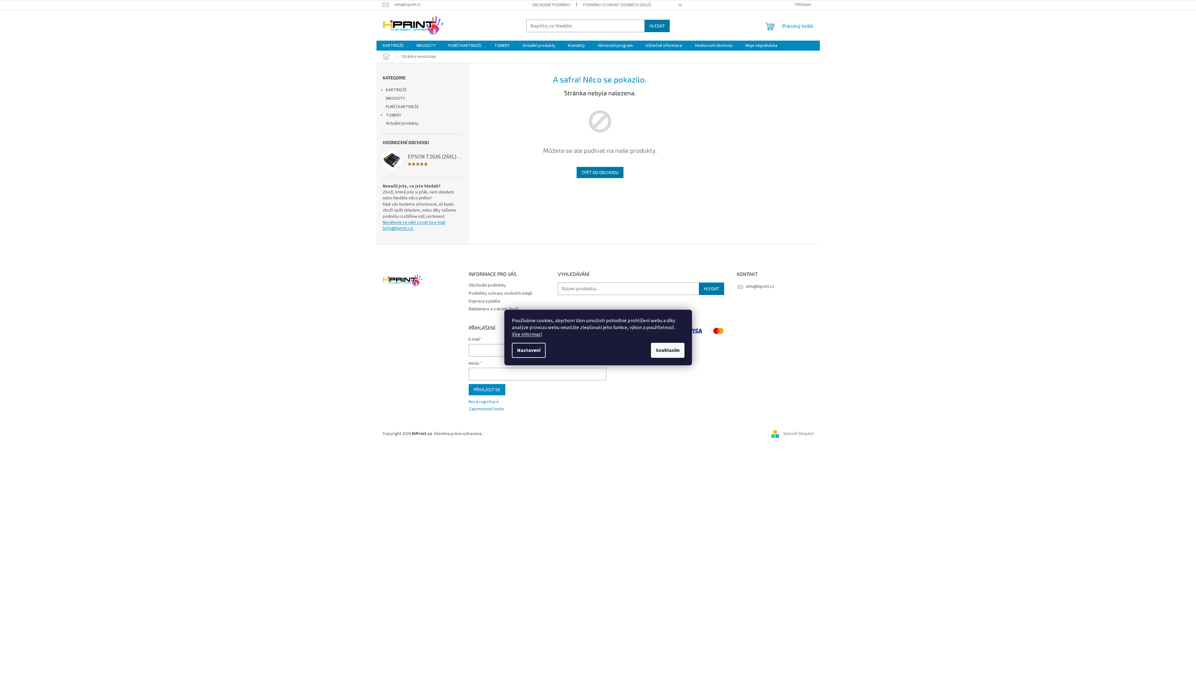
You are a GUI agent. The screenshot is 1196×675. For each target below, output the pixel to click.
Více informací (527, 334)
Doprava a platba (484, 301)
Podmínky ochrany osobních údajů (617, 5)
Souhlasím (668, 350)
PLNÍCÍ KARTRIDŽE (402, 107)
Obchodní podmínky (551, 5)
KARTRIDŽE (396, 90)
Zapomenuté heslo (486, 409)
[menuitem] (393, 46)
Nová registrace (484, 402)
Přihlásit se (487, 389)
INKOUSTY (395, 98)
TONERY (393, 115)
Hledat (657, 25)
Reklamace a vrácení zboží (493, 309)
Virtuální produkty (402, 123)
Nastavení (528, 350)
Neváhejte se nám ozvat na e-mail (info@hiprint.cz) (414, 226)
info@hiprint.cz (760, 286)
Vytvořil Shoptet (798, 434)
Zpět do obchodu (600, 172)
